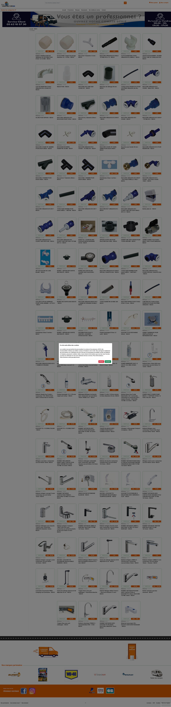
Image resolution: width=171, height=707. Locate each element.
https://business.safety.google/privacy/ (70, 357)
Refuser (101, 361)
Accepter (108, 361)
